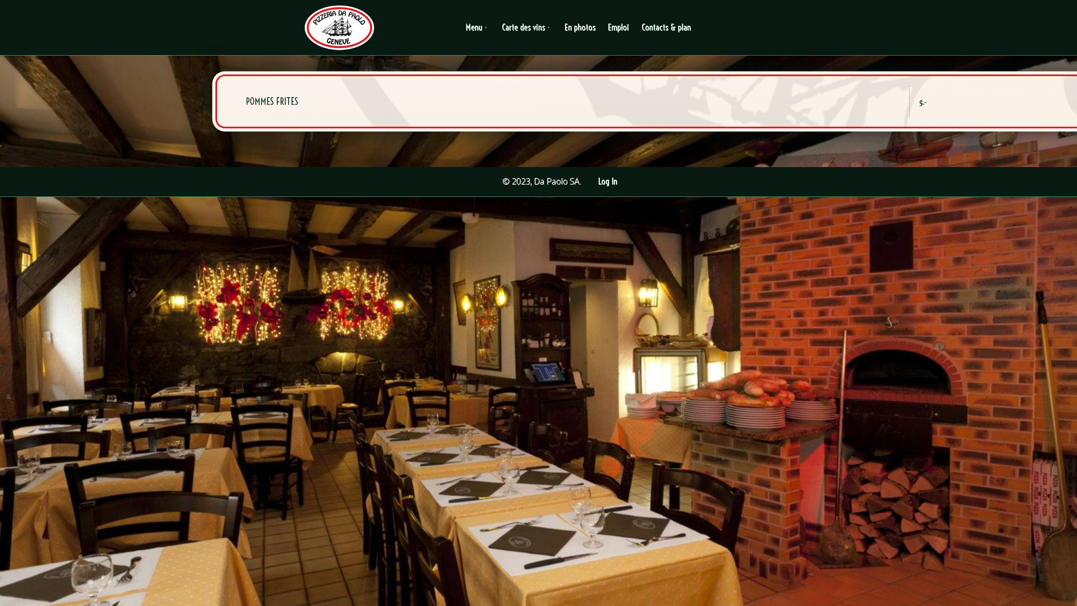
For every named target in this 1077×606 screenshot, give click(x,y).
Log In (608, 181)
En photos (580, 27)
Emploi (618, 27)
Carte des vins (523, 27)
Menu (474, 27)
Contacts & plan (666, 27)
